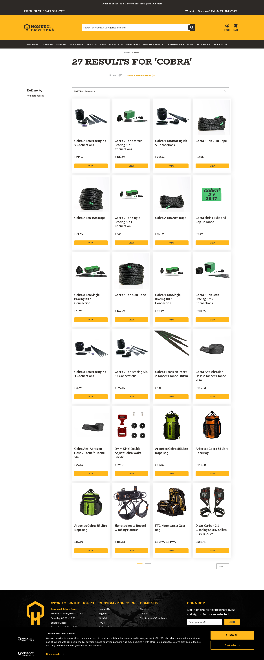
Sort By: (78, 91)
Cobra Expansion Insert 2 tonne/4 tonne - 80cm (171, 374)
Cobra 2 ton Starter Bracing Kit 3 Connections (128, 145)
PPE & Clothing (96, 44)
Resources (220, 44)
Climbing (47, 44)
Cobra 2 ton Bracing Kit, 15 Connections (131, 374)
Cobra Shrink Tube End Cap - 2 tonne (211, 220)
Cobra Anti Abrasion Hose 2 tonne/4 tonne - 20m (211, 376)
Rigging (61, 44)
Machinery (76, 44)
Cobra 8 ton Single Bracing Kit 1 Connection (87, 299)
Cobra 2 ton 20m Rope (170, 217)
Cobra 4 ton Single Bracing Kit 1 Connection (167, 299)
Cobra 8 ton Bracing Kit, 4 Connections (90, 374)
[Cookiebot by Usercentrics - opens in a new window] (26, 654)
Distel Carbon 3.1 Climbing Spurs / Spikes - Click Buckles (212, 530)
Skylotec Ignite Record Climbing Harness (130, 528)
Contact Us (104, 609)
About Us (144, 609)
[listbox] (155, 91)
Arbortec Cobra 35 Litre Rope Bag (90, 528)
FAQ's (102, 622)
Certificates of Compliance (153, 618)
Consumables (175, 44)
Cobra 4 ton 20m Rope (211, 141)
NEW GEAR (32, 44)
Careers (144, 613)
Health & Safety (153, 44)
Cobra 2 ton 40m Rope (89, 217)
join (232, 622)
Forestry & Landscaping (124, 44)
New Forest (71, 608)
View (90, 166)
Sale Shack (203, 44)
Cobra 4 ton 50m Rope (130, 295)
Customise (230, 645)
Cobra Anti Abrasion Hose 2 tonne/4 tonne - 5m (90, 453)
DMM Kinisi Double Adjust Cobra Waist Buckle (128, 453)
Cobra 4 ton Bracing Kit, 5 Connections (171, 143)
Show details (53, 654)
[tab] (116, 75)
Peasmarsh (56, 608)
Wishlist (189, 11)
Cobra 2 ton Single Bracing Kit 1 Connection (127, 222)
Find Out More (154, 3)
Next (222, 566)
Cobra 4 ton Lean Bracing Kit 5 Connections (207, 299)
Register (103, 613)
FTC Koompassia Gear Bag (170, 528)
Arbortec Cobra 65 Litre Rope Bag (171, 451)
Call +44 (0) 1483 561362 (218, 11)
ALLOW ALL (232, 635)
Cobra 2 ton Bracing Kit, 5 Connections (90, 143)
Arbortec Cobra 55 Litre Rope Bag (212, 451)
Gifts (190, 44)
